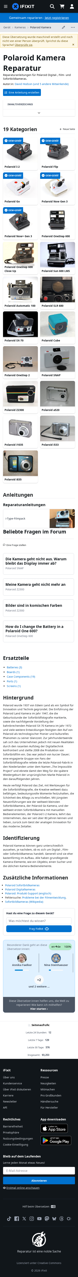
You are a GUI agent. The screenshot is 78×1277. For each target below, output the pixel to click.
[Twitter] (24, 1218)
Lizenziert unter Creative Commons (39, 1263)
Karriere (8, 1095)
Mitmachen (48, 1089)
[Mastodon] (47, 1218)
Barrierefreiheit (13, 1126)
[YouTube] (39, 1218)
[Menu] (5, 6)
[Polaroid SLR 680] (57, 290)
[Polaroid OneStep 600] (57, 220)
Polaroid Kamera (40, 27)
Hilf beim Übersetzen (36, 1206)
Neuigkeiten (48, 1083)
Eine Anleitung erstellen (24, 92)
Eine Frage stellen (16, 543)
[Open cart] (62, 6)
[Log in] (72, 6)
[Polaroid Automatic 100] (20, 290)
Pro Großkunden (51, 1095)
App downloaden (53, 1119)
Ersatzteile (16, 658)
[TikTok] (9, 1218)
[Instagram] (32, 1218)
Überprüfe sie (23, 45)
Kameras (20, 27)
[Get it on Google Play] (56, 1140)
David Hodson (23, 84)
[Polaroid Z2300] (20, 394)
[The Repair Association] (69, 1218)
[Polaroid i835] (20, 463)
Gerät (6, 27)
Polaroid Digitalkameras (20, 889)
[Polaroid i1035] (20, 429)
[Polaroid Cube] (57, 324)
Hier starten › (39, 1009)
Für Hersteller (49, 1107)
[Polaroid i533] (57, 429)
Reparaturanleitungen (24, 504)
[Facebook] (16, 1218)
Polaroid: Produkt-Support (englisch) (28, 893)
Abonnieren (39, 1180)
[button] (52, 6)
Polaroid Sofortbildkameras (22, 885)
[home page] (23, 6)
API (5, 1107)
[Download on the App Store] (54, 1128)
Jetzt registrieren (57, 18)
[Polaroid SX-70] (20, 324)
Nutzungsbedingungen (18, 1138)
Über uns (9, 1077)
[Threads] (61, 1218)
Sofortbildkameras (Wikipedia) (24, 901)
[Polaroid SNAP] (57, 359)
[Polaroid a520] (57, 394)
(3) (14, 667)
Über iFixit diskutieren (17, 1089)
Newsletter (10, 1101)
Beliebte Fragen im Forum (34, 531)
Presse (45, 1077)
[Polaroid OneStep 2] (20, 359)
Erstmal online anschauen (23, 1188)
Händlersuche (49, 1101)
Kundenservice (12, 1083)
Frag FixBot (36, 928)
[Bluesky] (54, 1219)
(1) (13, 672)
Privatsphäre (11, 1132)
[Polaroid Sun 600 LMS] (57, 255)
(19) (21, 676)
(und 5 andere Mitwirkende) (51, 84)
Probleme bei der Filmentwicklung (44, 897)
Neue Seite (69, 129)
